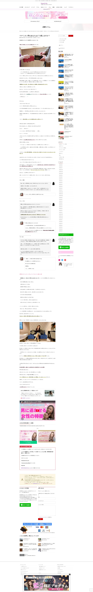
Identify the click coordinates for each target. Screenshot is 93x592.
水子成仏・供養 (61, 157)
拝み (59, 155)
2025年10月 (61, 173)
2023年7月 (60, 223)
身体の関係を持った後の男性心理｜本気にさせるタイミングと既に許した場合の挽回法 (29, 544)
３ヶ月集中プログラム (24, 566)
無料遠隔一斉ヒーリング (42, 569)
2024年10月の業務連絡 (68, 59)
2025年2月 (60, 188)
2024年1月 (60, 212)
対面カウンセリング (23, 569)
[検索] (70, 36)
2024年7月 (60, 201)
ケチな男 (27, 555)
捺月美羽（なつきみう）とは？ (62, 566)
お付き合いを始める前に (60, 564)
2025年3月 (60, 186)
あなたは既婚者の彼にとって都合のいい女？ (29, 390)
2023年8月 (60, 221)
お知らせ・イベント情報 (63, 144)
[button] (28, 442)
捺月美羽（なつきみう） (26, 398)
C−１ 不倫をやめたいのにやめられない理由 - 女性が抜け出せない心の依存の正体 (68, 119)
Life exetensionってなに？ (35, 21)
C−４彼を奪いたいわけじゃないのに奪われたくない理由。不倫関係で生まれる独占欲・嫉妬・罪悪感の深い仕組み (68, 100)
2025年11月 (61, 171)
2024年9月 (60, 197)
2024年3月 (60, 208)
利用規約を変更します (46, 9)
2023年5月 (60, 227)
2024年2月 (60, 210)
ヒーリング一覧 (41, 564)
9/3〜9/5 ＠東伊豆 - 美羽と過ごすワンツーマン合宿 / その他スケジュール (68, 65)
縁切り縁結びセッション (42, 566)
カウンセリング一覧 (22, 564)
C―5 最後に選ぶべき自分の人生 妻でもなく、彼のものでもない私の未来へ (68, 94)
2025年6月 (60, 180)
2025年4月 (60, 184)
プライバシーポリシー (44, 517)
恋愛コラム (26, 554)
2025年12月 (61, 169)
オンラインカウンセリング (24, 571)
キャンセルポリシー (60, 569)
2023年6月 (60, 225)
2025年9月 (60, 175)
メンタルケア (61, 151)
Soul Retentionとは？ (58, 21)
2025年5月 (60, 182)
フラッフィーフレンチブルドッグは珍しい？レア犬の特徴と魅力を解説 (68, 82)
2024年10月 (61, 195)
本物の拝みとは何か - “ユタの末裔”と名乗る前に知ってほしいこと (68, 55)
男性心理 (34, 555)
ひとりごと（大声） (62, 149)
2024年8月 (60, 199)
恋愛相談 (30, 555)
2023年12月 (61, 214)
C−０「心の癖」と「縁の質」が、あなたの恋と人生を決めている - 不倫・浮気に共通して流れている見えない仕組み (68, 126)
